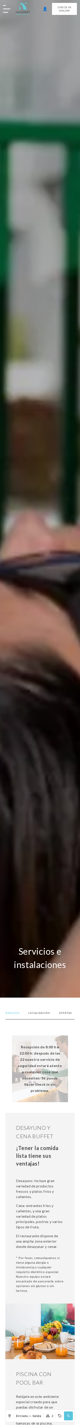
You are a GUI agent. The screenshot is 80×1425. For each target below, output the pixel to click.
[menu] (8, 9)
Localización (39, 1013)
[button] (68, 1415)
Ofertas (65, 1013)
